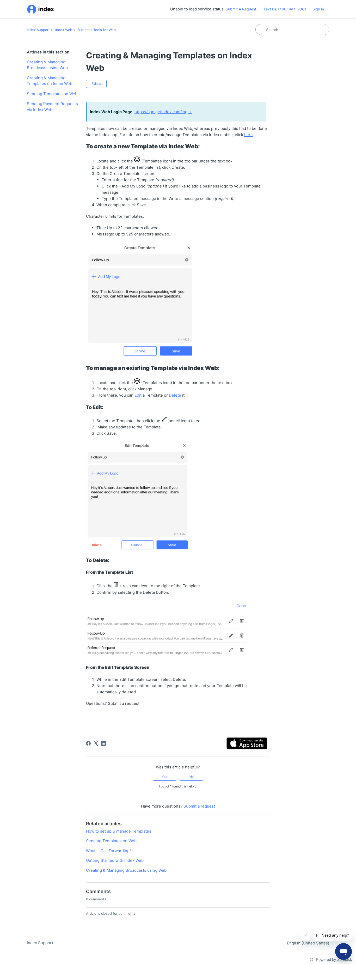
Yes (164, 777)
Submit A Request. (241, 9)
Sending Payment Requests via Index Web (52, 106)
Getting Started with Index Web (115, 860)
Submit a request (199, 806)
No (191, 777)
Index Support (38, 30)
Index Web (63, 30)
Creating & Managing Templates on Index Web (49, 80)
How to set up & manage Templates (118, 831)
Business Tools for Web (97, 30)
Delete (175, 395)
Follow (96, 84)
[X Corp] (96, 743)
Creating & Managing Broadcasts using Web (47, 64)
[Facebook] (88, 743)
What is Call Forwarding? (109, 850)
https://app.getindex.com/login (163, 111)
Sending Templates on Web (52, 93)
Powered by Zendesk (334, 959)
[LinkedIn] (103, 743)
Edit (138, 395)
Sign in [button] (318, 9)
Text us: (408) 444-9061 (284, 9)
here (248, 134)
